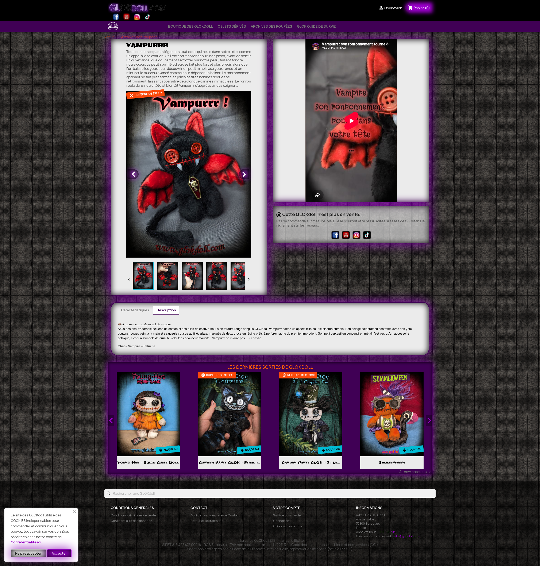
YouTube (126, 17)
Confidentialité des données (131, 521)
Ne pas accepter (28, 553)
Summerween (392, 463)
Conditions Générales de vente (133, 515)
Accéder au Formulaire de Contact (215, 515)
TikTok (147, 17)
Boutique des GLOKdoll (190, 26)
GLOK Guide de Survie (316, 26)
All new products (415, 471)
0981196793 (387, 532)
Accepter (59, 553)
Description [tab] (166, 310)
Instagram (137, 17)
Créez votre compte (287, 526)
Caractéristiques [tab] (135, 310)
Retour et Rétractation (206, 521)
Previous (111, 420)
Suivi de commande (287, 515)
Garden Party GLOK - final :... (229, 463)
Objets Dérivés (232, 26)
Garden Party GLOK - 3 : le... (311, 463)
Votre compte (286, 507)
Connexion (281, 521)
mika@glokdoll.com (406, 536)
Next (429, 420)
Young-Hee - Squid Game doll (148, 463)
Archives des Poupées (271, 26)
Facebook (116, 17)
